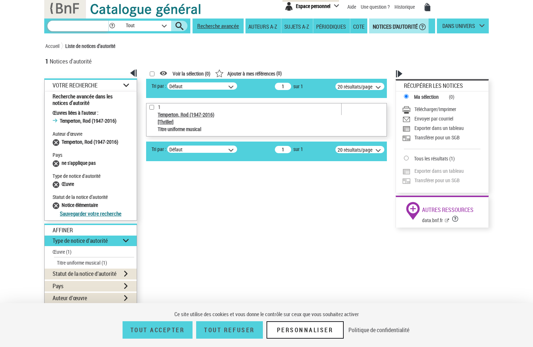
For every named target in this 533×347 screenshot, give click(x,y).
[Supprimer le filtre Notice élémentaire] (57, 204)
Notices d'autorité (395, 26)
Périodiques (331, 26)
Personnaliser (305, 330)
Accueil (52, 45)
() (254, 73)
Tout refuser (229, 330)
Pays (58, 286)
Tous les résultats (431, 158)
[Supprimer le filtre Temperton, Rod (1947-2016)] (57, 141)
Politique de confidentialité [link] (378, 330)
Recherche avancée (218, 25)
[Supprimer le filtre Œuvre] (57, 183)
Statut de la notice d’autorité (84, 274)
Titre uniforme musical (82, 262)
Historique (405, 6)
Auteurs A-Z (262, 26)
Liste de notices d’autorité (90, 45)
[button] (112, 26)
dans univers (458, 27)
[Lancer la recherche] (179, 26)
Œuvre (62, 251)
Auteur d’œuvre (70, 298)
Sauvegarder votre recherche (90, 213)
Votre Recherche (75, 85)
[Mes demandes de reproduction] (427, 7)
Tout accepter (158, 330)
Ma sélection (426, 96)
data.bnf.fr (432, 220)
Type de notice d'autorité (80, 241)
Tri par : (159, 85)
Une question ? (376, 6)
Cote (358, 26)
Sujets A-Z (296, 26)
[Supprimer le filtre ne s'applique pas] (57, 162)
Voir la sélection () (191, 73)
